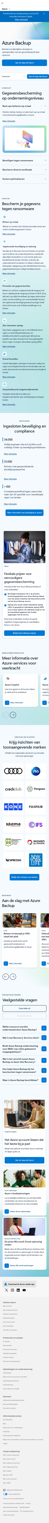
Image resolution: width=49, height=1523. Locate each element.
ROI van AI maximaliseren (11, 1361)
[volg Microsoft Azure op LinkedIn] (19, 1290)
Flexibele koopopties (10, 1353)
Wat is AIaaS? (7, 1471)
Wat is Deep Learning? (10, 1467)
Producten (6, 1341)
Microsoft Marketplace (10, 1404)
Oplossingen (7, 1373)
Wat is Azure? (7, 1306)
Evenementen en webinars (11, 1435)
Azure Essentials (8, 1326)
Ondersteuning (8, 1385)
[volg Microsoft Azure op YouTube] (25, 1290)
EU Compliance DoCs (27, 1511)
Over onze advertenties (10, 1511)
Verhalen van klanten (10, 1330)
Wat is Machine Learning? (11, 1463)
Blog (4, 1423)
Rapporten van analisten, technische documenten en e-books (23, 1439)
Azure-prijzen (7, 1345)
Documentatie (7, 1420)
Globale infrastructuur (10, 1314)
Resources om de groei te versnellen (15, 1377)
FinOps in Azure (8, 1357)
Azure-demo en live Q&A (11, 1389)
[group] (20, 690)
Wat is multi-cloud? (9, 1459)
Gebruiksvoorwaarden (10, 1507)
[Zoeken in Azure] (2, 3)
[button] (14, 76)
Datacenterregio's (9, 1318)
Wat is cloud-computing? (11, 1455)
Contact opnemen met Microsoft (13, 1503)
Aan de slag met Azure (10, 1310)
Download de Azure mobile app (21, 1284)
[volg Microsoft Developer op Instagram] (13, 1290)
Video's (5, 1443)
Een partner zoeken (9, 1408)
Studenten (6, 1431)
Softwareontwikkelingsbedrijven (13, 1400)
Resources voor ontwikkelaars (13, 1427)
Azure (5, 9)
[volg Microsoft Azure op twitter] (7, 1290)
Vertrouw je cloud (9, 1322)
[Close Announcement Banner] (44, 13)
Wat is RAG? (7, 1483)
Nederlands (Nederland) (14, 1490)
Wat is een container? (10, 1479)
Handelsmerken (24, 1507)
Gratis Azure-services (10, 1349)
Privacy (28, 1503)
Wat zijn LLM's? (8, 1475)
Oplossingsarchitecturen (11, 1381)
